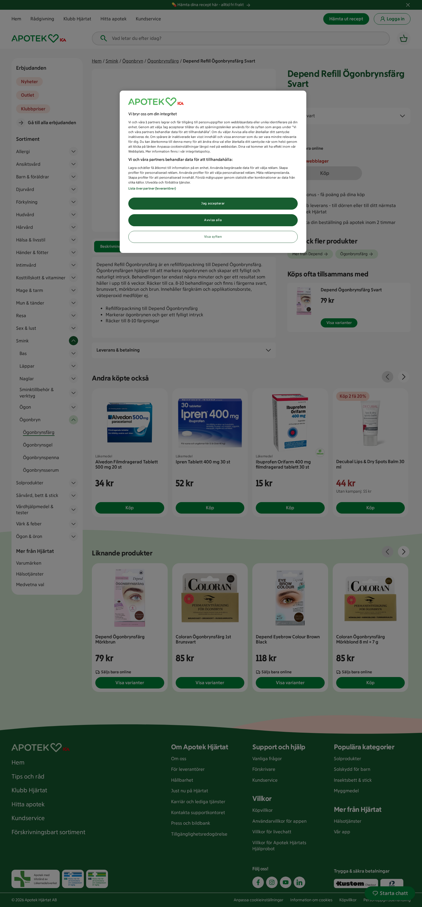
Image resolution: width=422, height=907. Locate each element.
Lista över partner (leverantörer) (152, 188)
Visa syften (213, 237)
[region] (213, 172)
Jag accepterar (213, 203)
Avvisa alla (213, 220)
